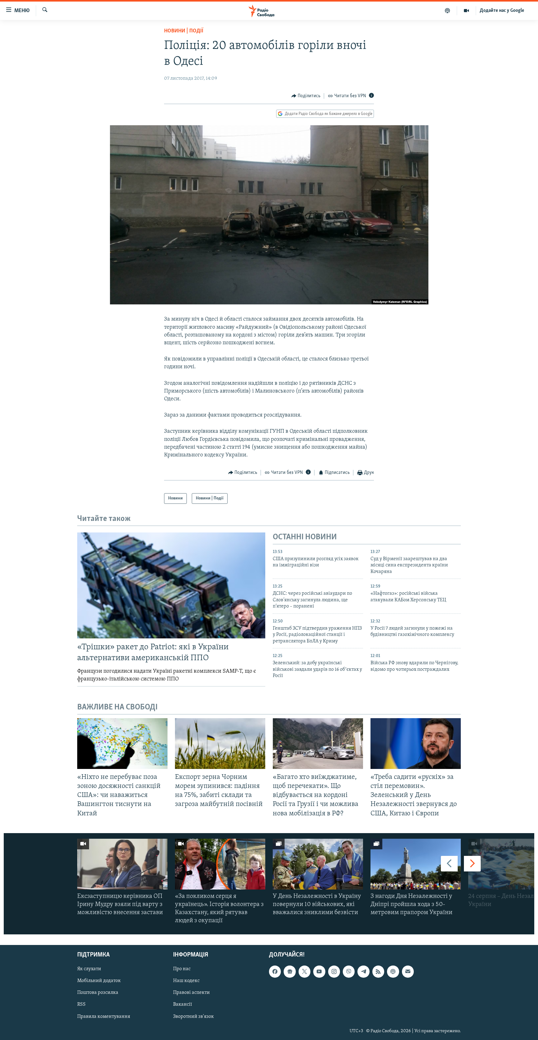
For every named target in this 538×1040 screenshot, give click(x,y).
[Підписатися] (408, 971)
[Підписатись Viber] (349, 971)
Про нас (182, 968)
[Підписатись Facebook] (275, 971)
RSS (81, 1004)
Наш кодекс (186, 980)
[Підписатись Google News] (289, 971)
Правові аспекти (191, 992)
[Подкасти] (447, 10)
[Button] (306, 96)
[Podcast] (393, 971)
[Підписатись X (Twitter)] (304, 971)
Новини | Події (183, 31)
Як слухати (89, 968)
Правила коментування (103, 1016)
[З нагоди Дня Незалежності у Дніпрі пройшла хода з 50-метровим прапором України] (415, 864)
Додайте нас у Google (502, 10)
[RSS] (378, 971)
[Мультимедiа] (466, 10)
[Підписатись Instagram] (334, 971)
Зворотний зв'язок (193, 1016)
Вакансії (182, 1004)
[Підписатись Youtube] (319, 971)
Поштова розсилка (97, 992)
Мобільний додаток (99, 980)
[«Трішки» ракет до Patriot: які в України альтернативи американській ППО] (171, 585)
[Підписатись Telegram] (363, 971)
